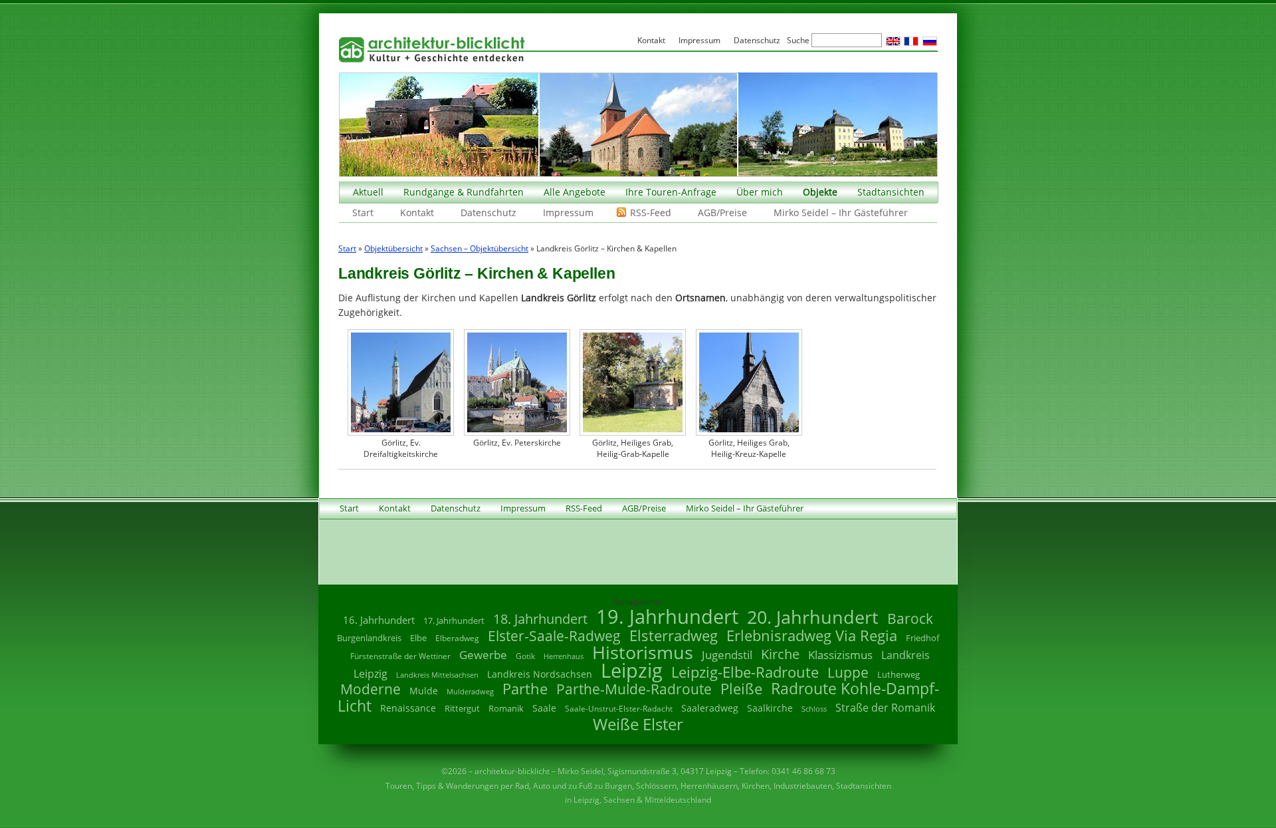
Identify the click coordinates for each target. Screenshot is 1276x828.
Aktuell (368, 192)
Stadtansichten (890, 192)
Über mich (759, 192)
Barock (910, 618)
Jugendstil (727, 654)
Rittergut (462, 708)
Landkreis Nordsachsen (539, 674)
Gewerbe (483, 654)
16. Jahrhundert (379, 619)
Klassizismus (840, 654)
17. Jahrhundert (453, 620)
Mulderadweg (470, 691)
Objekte (820, 192)
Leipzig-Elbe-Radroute (745, 672)
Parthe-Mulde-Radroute (634, 688)
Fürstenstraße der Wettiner (400, 656)
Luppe (848, 672)
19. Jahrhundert (667, 616)
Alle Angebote (574, 192)
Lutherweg (898, 674)
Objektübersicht (393, 248)
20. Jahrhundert (813, 617)
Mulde (423, 690)
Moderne (370, 689)
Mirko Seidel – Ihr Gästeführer (841, 212)
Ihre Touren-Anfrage (670, 192)
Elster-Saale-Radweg (554, 635)
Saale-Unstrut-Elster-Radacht (619, 708)
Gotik (525, 656)
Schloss (814, 709)
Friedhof (922, 638)
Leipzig (632, 670)
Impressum (568, 212)
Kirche (780, 653)
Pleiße (741, 688)
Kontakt (417, 212)
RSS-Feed (650, 212)
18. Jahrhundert (540, 619)
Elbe (418, 638)
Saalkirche (770, 708)
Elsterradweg (673, 635)
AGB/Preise (722, 212)
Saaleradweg (709, 708)
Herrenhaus (564, 656)
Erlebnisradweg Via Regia (811, 635)
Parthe (525, 688)
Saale (544, 708)
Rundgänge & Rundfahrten (463, 192)
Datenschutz (488, 212)
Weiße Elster (638, 724)
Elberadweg (457, 638)
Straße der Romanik (885, 707)
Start (362, 212)
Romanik (506, 708)
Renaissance (408, 708)
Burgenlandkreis (369, 638)
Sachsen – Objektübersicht (479, 248)
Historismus (642, 652)
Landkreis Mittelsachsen (437, 675)
